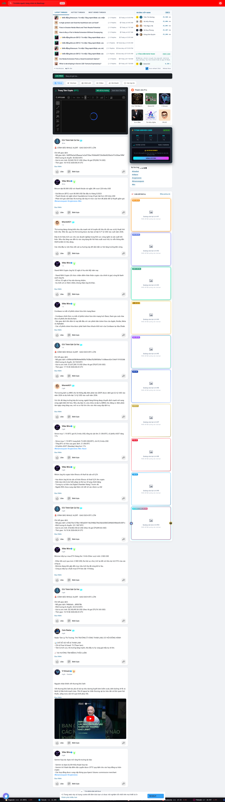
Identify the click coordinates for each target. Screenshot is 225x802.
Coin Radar (66, 630)
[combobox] (37, 3)
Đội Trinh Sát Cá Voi (70, 140)
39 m (63, 184)
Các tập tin (130, 83)
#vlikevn (135, 175)
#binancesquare (60, 201)
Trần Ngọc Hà (148, 26)
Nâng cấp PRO (151, 158)
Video (101, 83)
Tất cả (59, 83)
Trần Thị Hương (149, 17)
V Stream (66, 671)
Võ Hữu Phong (149, 21)
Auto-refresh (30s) (155, 68)
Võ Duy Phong (149, 30)
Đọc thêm (58, 166)
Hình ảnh (87, 83)
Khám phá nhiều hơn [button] (69, 797)
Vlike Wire (66, 181)
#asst (84, 449)
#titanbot (135, 171)
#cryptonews (73, 201)
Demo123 (146, 64)
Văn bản (73, 83)
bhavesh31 (66, 222)
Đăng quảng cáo (165, 194)
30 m (63, 143)
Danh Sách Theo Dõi (118, 90)
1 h (63, 225)
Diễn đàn (69, 68)
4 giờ (63, 592)
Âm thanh (115, 83)
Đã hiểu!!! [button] (152, 796)
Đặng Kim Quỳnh (149, 34)
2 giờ (63, 347)
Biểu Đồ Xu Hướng (103, 90)
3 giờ (63, 511)
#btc (80, 201)
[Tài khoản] (220, 3)
